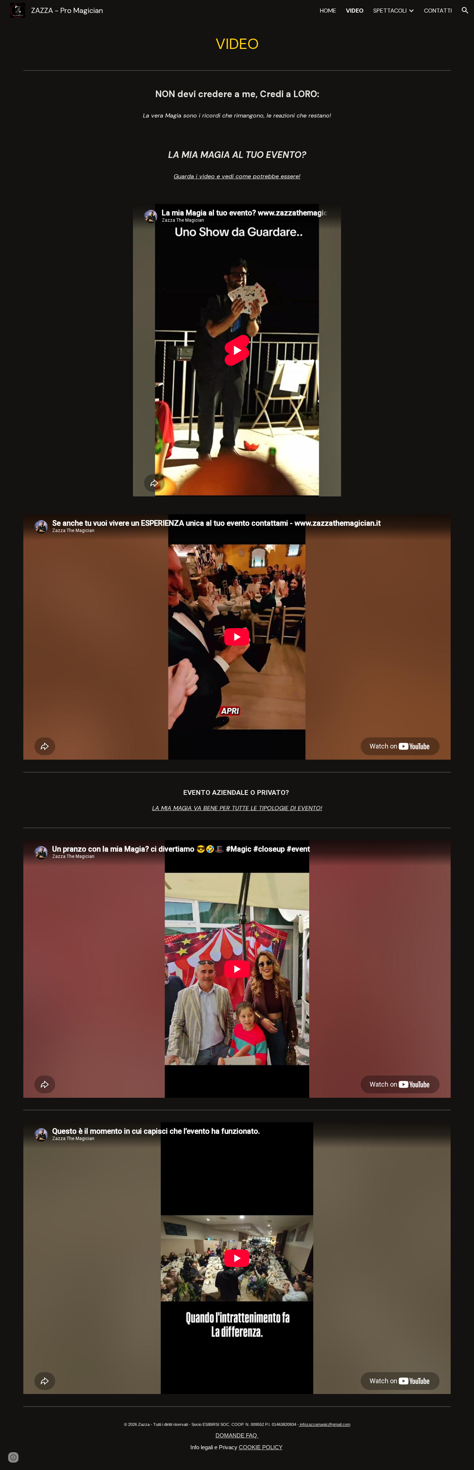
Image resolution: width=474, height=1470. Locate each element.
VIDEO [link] (355, 10)
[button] (465, 10)
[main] (237, 44)
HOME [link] (328, 10)
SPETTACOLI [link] (390, 10)
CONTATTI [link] (438, 10)
